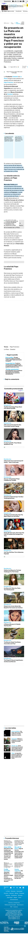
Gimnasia (20, 895)
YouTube (20, 887)
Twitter (17, 887)
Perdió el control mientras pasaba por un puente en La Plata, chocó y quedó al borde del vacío (14, 365)
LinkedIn (23, 887)
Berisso (16, 893)
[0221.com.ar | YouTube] (20, 1)
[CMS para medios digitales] (17, 929)
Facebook (14, 887)
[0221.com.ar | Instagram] (13, 1)
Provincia (6, 893)
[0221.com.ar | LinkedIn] (23, 1)
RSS (11, 906)
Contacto (15, 906)
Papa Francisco (8, 82)
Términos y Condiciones (14, 902)
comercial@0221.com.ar (14, 918)
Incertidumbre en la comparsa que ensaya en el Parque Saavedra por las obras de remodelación (14, 372)
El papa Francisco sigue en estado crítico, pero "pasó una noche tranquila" (14, 359)
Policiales (4, 11)
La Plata (12, 23)
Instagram (11, 887)
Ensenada (21, 893)
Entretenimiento (14, 899)
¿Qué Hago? (10, 897)
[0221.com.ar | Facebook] (15, 1)
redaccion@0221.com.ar (14, 917)
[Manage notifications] (25, 926)
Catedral (15, 76)
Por (5, 67)
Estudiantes (18, 11)
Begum (15, 897)
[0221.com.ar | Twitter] (18, 1)
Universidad (11, 11)
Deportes (8, 895)
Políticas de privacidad (10, 904)
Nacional (11, 893)
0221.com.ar (6, 23)
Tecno (19, 897)
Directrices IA (20, 904)
